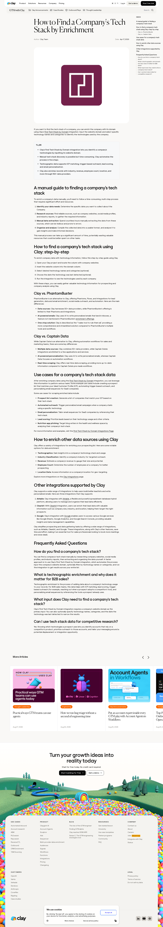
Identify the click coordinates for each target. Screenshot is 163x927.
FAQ (100, 842)
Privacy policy (133, 876)
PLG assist (15, 836)
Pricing (42, 862)
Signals (43, 849)
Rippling (14, 896)
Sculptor (43, 832)
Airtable (66, 499)
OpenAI (14, 876)
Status (130, 842)
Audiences (44, 845)
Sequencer (44, 839)
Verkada (14, 882)
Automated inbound (19, 826)
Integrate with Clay (135, 839)
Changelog (44, 865)
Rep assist (15, 839)
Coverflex (14, 892)
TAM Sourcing (16, 852)
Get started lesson (105, 826)
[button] (143, 658)
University (102, 829)
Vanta (13, 879)
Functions (44, 855)
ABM (12, 832)
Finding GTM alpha (76, 829)
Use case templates (106, 832)
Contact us (132, 826)
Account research (18, 829)
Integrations (45, 858)
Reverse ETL (15, 842)
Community (103, 839)
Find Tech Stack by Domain (56, 132)
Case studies (16, 899)
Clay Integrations (70, 477)
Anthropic (15, 889)
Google (67, 516)
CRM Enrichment (17, 849)
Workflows (44, 852)
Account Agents (46, 829)
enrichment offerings (85, 319)
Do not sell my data (135, 882)
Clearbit (53, 506)
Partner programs (105, 836)
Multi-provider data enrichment (52, 842)
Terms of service (134, 879)
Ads (41, 836)
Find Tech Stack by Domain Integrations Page (93, 431)
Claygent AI (44, 826)
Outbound (15, 845)
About (130, 829)
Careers (131, 832)
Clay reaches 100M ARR (78, 832)
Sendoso (14, 886)
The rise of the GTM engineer (80, 826)
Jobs (129, 836)
